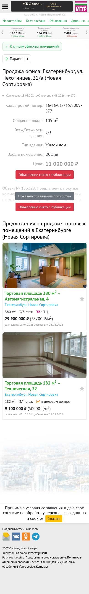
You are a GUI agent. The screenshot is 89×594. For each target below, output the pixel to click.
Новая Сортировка (26, 236)
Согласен (53, 519)
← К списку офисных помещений (32, 46)
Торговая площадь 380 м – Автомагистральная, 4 (32, 296)
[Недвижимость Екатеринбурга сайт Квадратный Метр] (81, 6)
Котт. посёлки (35, 21)
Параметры (19, 58)
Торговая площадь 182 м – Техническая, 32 (32, 386)
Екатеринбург (16, 304)
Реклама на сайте (13, 557)
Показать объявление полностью (44, 196)
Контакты (42, 567)
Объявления (58, 21)
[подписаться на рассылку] (6, 536)
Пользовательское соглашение (46, 557)
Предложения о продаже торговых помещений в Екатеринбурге (43, 227)
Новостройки (12, 21)
